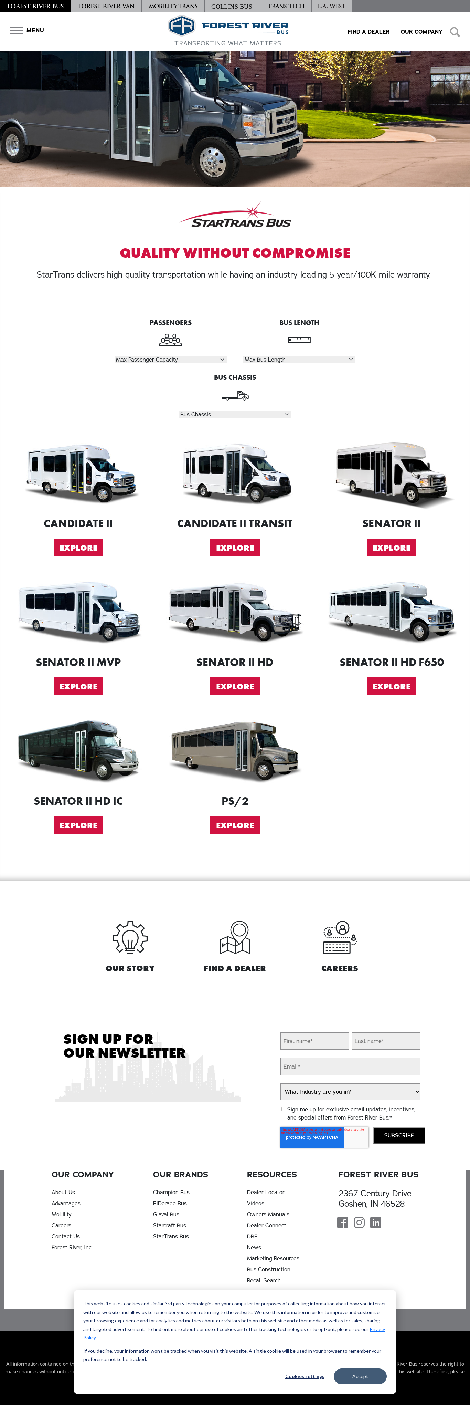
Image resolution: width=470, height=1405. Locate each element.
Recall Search (264, 1280)
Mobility (62, 1214)
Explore (78, 547)
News (254, 1247)
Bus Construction (268, 1269)
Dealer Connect (266, 1225)
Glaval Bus (166, 1214)
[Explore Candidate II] (78, 473)
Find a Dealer (369, 31)
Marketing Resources (273, 1258)
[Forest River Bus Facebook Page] (342, 1223)
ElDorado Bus (170, 1203)
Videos (255, 1203)
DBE (252, 1236)
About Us (63, 1192)
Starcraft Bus (169, 1225)
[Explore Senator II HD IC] (78, 750)
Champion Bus (171, 1192)
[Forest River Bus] (35, 6)
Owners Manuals (268, 1214)
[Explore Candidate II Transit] (235, 473)
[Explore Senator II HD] (235, 612)
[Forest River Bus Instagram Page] (359, 1223)
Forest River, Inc (72, 1247)
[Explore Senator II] (392, 473)
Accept (360, 1376)
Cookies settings (304, 1376)
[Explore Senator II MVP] (78, 612)
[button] (25, 30)
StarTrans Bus (171, 1236)
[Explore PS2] (235, 750)
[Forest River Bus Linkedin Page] (375, 1223)
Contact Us (66, 1236)
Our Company (421, 31)
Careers (61, 1225)
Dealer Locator (266, 1192)
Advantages (66, 1203)
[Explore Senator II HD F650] (392, 612)
